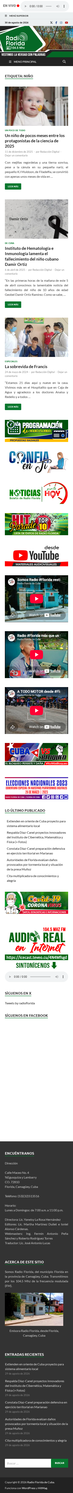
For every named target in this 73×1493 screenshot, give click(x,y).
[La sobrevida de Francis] (36, 339)
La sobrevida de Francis (26, 366)
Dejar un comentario (16, 155)
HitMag (42, 1488)
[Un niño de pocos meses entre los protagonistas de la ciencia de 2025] (36, 108)
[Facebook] (56, 22)
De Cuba (9, 243)
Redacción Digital (49, 151)
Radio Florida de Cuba (40, 1482)
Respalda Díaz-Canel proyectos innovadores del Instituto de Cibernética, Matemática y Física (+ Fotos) (36, 837)
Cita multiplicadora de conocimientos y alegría (36, 1440)
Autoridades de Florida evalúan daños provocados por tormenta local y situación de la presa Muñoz (35, 864)
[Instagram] (61, 22)
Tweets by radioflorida (20, 1003)
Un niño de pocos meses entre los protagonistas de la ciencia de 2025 (35, 141)
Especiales (11, 361)
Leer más (11, 185)
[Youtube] (66, 22)
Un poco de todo (15, 130)
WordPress (28, 1488)
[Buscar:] (36, 1463)
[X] (51, 22)
